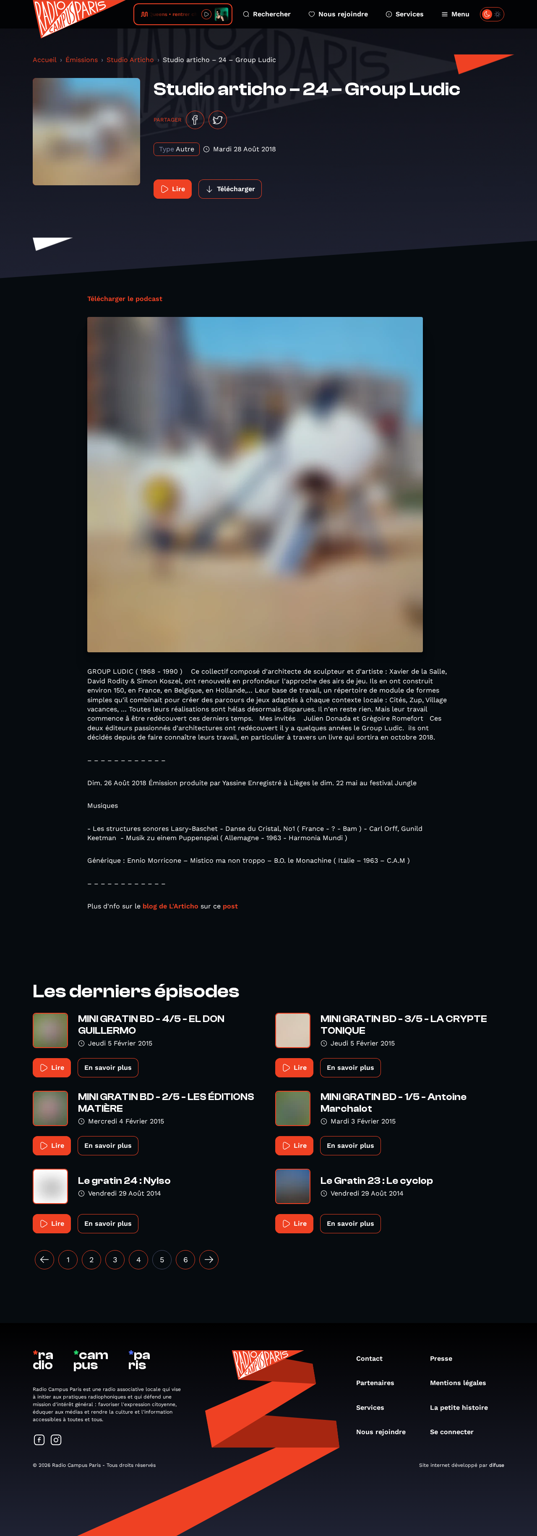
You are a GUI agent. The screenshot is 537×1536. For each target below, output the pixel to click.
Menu (460, 14)
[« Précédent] (44, 1260)
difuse (496, 1465)
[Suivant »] (209, 1260)
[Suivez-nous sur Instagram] (56, 1440)
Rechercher (272, 14)
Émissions (81, 60)
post (230, 906)
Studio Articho (130, 60)
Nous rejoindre (343, 14)
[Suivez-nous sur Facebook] (39, 1440)
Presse (441, 1358)
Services (410, 14)
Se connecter (452, 1432)
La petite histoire (459, 1407)
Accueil (45, 60)
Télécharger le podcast (124, 299)
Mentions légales (458, 1383)
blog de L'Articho (170, 906)
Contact (369, 1358)
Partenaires (375, 1383)
